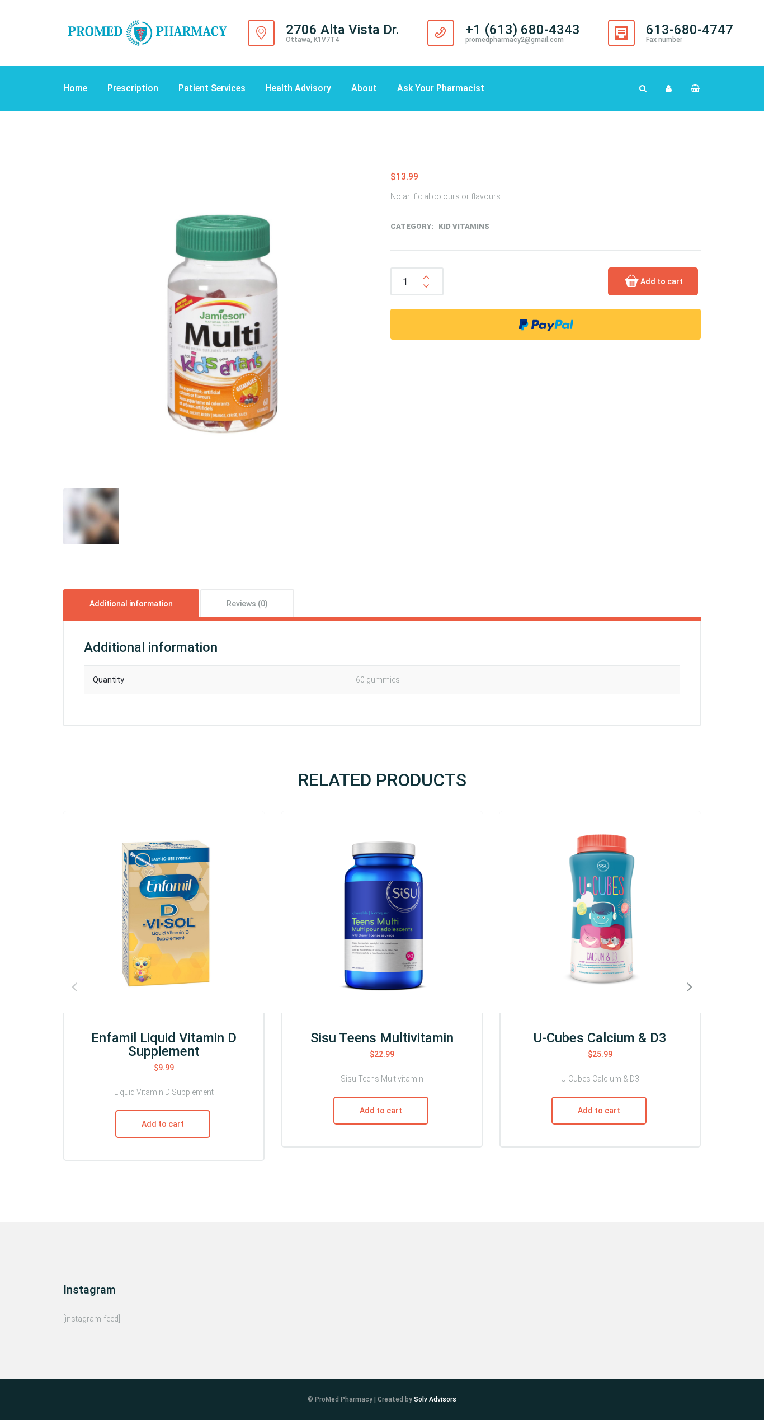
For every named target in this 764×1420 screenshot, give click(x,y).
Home (75, 88)
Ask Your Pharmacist (440, 88)
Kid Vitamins (463, 226)
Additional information (131, 603)
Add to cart (661, 281)
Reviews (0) (247, 603)
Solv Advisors (435, 1399)
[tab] (131, 603)
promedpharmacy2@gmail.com (514, 40)
